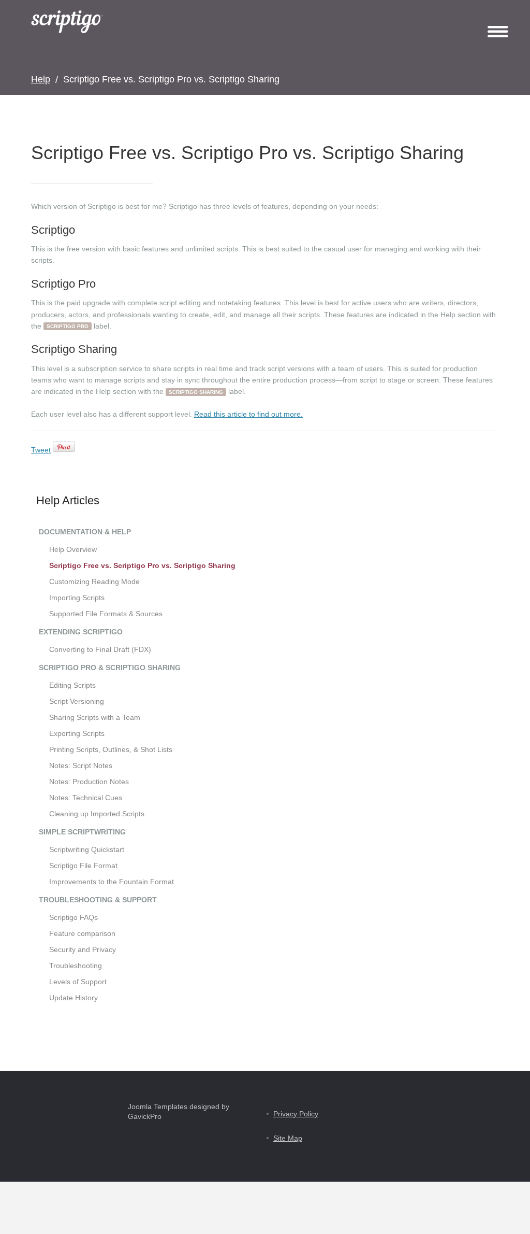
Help (40, 79)
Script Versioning (76, 701)
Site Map (287, 1138)
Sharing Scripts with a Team (94, 717)
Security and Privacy (82, 949)
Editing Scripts (72, 685)
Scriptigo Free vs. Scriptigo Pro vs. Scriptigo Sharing (142, 565)
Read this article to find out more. (248, 414)
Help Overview (73, 549)
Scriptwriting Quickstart (86, 849)
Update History (73, 998)
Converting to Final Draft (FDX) (100, 649)
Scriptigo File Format (83, 865)
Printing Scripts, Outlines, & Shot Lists (110, 749)
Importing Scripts (77, 597)
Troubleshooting (75, 965)
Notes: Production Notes (89, 781)
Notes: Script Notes (80, 765)
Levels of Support (78, 981)
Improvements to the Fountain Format (111, 881)
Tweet (41, 450)
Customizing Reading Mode (94, 581)
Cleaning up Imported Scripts (96, 814)
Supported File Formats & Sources (106, 613)
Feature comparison (82, 933)
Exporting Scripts (77, 733)
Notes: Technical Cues (85, 797)
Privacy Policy (295, 1114)
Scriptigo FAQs (73, 917)
